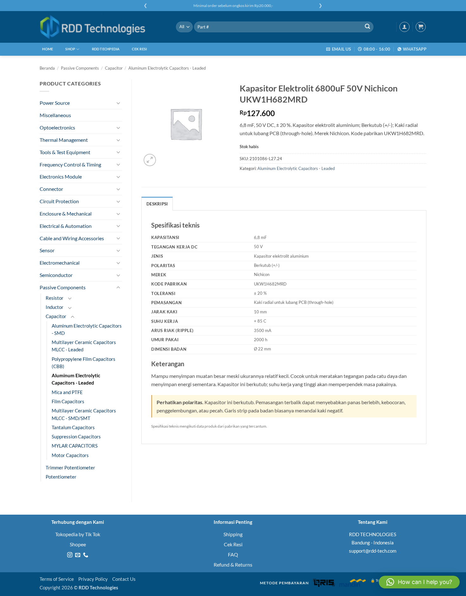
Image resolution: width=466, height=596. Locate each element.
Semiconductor (56, 275)
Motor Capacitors (70, 455)
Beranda (47, 68)
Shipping (233, 534)
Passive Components (80, 68)
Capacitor (114, 68)
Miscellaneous (55, 115)
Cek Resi (139, 49)
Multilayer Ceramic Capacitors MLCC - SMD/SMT (84, 414)
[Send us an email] (77, 555)
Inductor (54, 307)
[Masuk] (404, 27)
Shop (70, 49)
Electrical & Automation (66, 226)
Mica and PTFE (67, 392)
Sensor (47, 250)
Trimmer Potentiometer (70, 467)
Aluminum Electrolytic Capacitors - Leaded (167, 68)
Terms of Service (57, 579)
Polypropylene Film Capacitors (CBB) (83, 362)
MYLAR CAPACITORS (75, 446)
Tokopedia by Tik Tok (77, 534)
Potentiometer (61, 477)
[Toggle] (118, 103)
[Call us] (85, 555)
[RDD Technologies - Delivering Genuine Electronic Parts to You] (103, 27)
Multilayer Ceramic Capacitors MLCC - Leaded (84, 346)
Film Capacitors (68, 401)
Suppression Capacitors (76, 436)
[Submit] (367, 27)
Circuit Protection (59, 201)
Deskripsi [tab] (157, 203)
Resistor (54, 298)
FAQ (233, 554)
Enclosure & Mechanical (66, 213)
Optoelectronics (57, 127)
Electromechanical (60, 263)
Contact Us (124, 579)
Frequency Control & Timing (70, 164)
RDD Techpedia (106, 49)
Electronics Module (61, 176)
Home (47, 49)
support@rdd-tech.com (372, 551)
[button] (421, 27)
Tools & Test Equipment (65, 152)
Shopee (78, 544)
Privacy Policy (93, 579)
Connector (51, 189)
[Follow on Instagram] (69, 555)
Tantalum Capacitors (73, 427)
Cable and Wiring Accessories (72, 238)
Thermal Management (64, 140)
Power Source (55, 103)
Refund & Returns (233, 564)
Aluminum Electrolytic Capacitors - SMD (87, 329)
